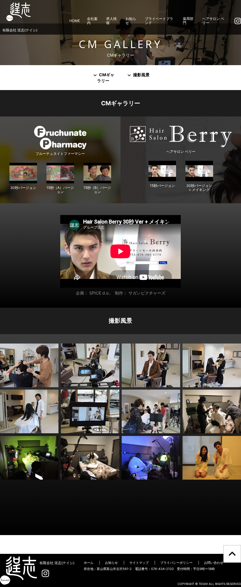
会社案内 (92, 20)
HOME (74, 20)
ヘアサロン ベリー (213, 20)
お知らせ (130, 20)
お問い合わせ (213, 563)
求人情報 (111, 20)
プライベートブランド (159, 20)
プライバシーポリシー (176, 563)
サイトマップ (139, 563)
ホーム (88, 563)
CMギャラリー (105, 77)
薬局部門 (188, 20)
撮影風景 (141, 74)
